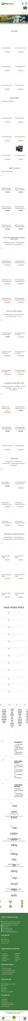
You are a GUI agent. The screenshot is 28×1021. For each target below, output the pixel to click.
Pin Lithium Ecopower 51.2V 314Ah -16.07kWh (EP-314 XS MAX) (20, 371)
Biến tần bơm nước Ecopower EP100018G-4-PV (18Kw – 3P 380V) (20, 207)
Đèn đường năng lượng (8, 539)
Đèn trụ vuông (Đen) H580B (6, 575)
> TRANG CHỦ (4, 1001)
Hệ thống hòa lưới (20, 242)
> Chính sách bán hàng (6, 968)
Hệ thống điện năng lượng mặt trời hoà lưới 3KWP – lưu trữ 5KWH (7, 262)
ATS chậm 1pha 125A (20, 66)
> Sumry (16, 960)
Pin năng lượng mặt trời (14, 383)
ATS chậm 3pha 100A (7, 85)
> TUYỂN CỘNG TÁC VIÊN (7, 1003)
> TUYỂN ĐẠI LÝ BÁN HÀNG (7, 1004)
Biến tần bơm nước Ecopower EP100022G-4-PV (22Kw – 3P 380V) (7, 207)
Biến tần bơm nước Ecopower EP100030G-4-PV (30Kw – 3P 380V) (20, 189)
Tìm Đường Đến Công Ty (3, 1020)
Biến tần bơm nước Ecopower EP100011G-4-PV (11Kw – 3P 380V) (20, 226)
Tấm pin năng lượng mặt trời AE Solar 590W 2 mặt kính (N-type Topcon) (20, 428)
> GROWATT (4, 957)
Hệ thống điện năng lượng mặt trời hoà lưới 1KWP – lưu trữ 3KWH (20, 299)
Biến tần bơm (14, 168)
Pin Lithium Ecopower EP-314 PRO (20, 352)
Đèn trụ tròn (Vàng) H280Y (19, 594)
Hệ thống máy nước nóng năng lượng (13, 244)
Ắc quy (19, 316)
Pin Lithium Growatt (19, 314)
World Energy (8, 388)
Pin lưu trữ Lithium (14, 311)
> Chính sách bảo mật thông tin (8, 972)
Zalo (19, 1020)
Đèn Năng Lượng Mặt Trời (14, 534)
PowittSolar (17, 386)
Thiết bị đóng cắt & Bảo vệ (8, 101)
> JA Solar (16, 955)
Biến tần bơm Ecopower (7, 171)
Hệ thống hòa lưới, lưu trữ (9, 242)
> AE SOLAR (4, 953)
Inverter (14, 458)
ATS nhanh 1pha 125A (20, 48)
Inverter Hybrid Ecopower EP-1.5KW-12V (20, 522)
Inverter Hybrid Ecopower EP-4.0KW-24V (7, 503)
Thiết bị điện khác (8, 537)
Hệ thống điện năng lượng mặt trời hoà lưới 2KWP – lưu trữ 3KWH (20, 280)
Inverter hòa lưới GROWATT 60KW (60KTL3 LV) (6, 407)
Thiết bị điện (14, 98)
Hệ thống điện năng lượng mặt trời (14, 238)
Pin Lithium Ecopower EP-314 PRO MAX (7, 333)
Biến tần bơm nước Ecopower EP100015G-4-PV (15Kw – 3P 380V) (7, 226)
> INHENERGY (17, 953)
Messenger (8, 1020)
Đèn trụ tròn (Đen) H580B (6, 556)
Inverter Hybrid (13, 465)
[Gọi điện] (14, 1017)
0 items (24, 12)
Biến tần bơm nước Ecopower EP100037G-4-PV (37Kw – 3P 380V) (7, 189)
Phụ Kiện (20, 388)
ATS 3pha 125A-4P (6, 48)
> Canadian (16, 957)
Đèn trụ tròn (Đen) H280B (19, 556)
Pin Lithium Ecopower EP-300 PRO (7, 352)
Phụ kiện (14, 31)
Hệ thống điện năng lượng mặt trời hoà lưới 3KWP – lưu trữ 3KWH (20, 262)
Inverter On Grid (6, 463)
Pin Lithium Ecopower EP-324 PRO (20, 333)
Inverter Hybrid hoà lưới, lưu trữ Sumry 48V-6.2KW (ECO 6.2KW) (20, 483)
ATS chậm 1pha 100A (20, 155)
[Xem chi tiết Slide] (4, 706)
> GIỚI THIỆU (4, 999)
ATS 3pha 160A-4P (19, 85)
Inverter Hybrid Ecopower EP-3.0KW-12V (20, 503)
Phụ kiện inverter (9, 461)
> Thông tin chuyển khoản (6, 974)
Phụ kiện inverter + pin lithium (18, 463)
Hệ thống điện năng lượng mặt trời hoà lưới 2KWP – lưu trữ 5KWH (7, 280)
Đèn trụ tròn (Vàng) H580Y (6, 594)
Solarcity (15, 388)
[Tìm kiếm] (25, 7)
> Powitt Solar (17, 959)
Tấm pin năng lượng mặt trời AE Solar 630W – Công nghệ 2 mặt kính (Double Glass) (7, 428)
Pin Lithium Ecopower (8, 314)
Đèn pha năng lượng (18, 537)
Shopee (25, 1020)
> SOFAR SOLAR (5, 959)
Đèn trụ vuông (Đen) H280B (19, 575)
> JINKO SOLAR (4, 955)
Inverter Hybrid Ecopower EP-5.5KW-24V (7, 522)
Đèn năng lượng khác (20, 539)
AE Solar (23, 386)
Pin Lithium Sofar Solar (11, 316)
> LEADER (3, 960)
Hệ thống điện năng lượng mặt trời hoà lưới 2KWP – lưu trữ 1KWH (7, 299)
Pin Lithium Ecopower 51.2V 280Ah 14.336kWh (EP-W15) (7, 371)
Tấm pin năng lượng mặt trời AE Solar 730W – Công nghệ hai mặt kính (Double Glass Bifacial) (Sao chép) (20, 407)
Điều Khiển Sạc (13, 389)
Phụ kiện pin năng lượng (7, 386)
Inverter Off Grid (18, 461)
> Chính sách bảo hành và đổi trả (8, 970)
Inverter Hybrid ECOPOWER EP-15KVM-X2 (6, 483)
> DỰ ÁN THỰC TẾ (5, 1006)
